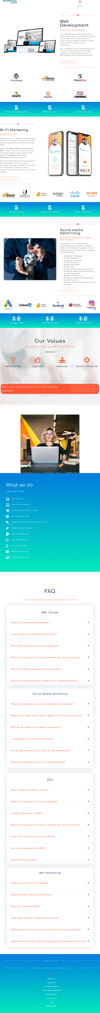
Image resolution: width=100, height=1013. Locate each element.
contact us (51, 998)
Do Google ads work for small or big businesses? (40, 750)
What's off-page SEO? (24, 860)
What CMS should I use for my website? (35, 646)
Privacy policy (51, 1006)
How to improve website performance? (34, 634)
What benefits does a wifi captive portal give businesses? (46, 930)
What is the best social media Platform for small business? (46, 716)
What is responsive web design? (30, 622)
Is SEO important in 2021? (26, 813)
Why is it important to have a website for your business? (45, 657)
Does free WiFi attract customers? (31, 895)
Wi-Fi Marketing (14, 130)
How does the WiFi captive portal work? (35, 918)
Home (51, 975)
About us (51, 979)
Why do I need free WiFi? (26, 906)
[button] (50, 622)
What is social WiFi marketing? (29, 883)
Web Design (51, 982)
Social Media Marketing (51, 990)
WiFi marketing (51, 994)
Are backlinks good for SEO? (28, 848)
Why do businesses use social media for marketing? (42, 704)
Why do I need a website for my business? (36, 669)
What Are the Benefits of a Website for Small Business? (44, 681)
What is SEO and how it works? (29, 790)
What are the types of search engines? (34, 802)
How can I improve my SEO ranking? (33, 836)
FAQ (51, 1002)
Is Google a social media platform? (32, 739)
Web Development (74, 23)
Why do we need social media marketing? (36, 727)
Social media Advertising (71, 231)
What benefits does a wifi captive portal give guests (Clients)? (48, 941)
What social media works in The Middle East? (38, 762)
